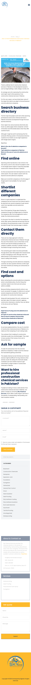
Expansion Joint (8, 477)
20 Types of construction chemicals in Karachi (15, 314)
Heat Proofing (7, 496)
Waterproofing (7, 516)
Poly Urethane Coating (10, 499)
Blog (17, 37)
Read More (24, 554)
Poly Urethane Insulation (10, 502)
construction (11, 402)
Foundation (6, 480)
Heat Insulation (7, 494)
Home (12, 37)
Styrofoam (6, 508)
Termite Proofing (8, 510)
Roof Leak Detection (9, 505)
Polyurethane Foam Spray (10, 586)
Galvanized (6, 485)
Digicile (22, 679)
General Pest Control (9, 488)
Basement (6, 469)
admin (24, 56)
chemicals (5, 402)
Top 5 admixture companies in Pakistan (12, 150)
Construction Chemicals (15, 56)
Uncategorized (7, 513)
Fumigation (6, 482)
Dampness (6, 474)
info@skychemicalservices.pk (13, 557)
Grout (5, 491)
